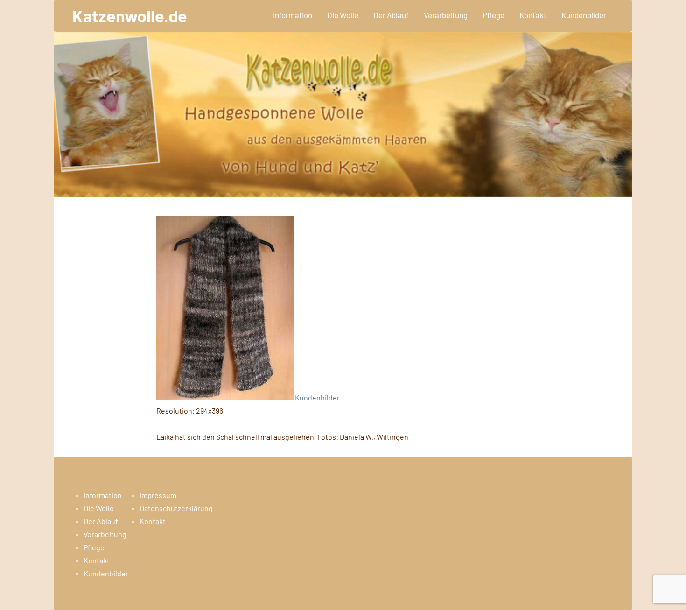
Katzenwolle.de (129, 16)
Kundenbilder (583, 15)
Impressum (158, 495)
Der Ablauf (391, 15)
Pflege (493, 15)
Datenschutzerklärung (176, 508)
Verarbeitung (446, 15)
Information (292, 15)
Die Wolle (342, 15)
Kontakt (532, 15)
